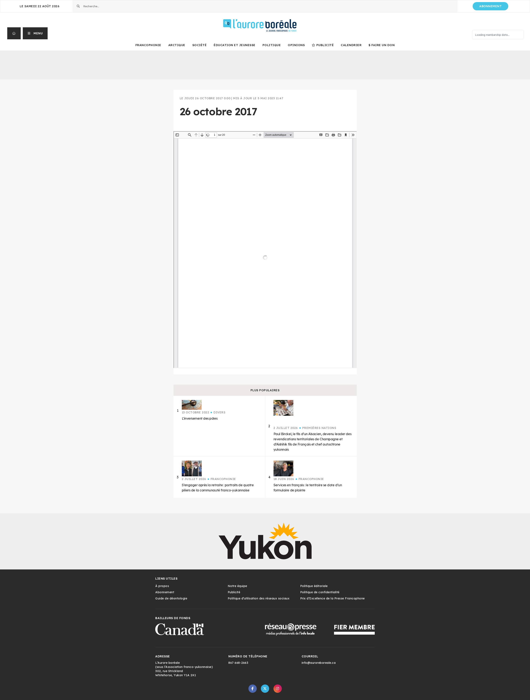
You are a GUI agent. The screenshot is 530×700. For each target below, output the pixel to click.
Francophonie (148, 45)
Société (199, 45)
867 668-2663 (238, 663)
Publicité (325, 45)
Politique (272, 45)
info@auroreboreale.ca (319, 663)
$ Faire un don (382, 45)
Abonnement (490, 6)
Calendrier (351, 45)
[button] (35, 33)
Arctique (176, 45)
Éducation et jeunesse (234, 45)
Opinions (296, 45)
